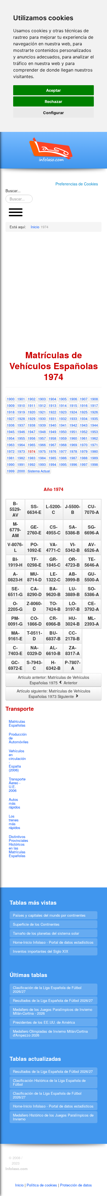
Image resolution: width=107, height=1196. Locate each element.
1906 (73, 398)
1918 (11, 412)
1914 (63, 405)
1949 (52, 431)
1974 (31, 451)
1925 (84, 412)
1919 (21, 412)
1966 (42, 444)
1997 (84, 464)
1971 (94, 444)
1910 (21, 405)
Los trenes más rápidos (14, 821)
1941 (63, 425)
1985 (52, 457)
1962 (94, 438)
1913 (52, 405)
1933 (73, 418)
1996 (73, 464)
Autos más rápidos (14, 803)
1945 (11, 431)
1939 (42, 425)
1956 (31, 438)
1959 (63, 438)
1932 (63, 418)
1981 (11, 457)
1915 (73, 405)
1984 (42, 457)
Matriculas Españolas (17, 723)
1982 (21, 457)
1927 (11, 418)
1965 (31, 444)
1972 (11, 451)
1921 (42, 412)
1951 (73, 431)
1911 (31, 405)
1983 (31, 457)
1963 (11, 444)
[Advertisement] (53, 290)
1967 (52, 444)
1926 (94, 412)
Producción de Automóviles (17, 738)
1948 (42, 431)
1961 (84, 438)
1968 (63, 444)
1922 (52, 412)
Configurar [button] (53, 112)
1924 (73, 412)
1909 (11, 405)
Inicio (19, 1185)
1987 (73, 457)
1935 (94, 418)
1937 (21, 425)
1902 (31, 398)
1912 (42, 405)
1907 (84, 398)
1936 (11, 425)
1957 (42, 438)
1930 (42, 418)
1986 (63, 457)
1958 (52, 438)
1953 (94, 431)
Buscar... (13, 190)
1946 (21, 431)
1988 (84, 457)
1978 (73, 451)
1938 (31, 425)
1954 (11, 438)
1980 (94, 451)
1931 (52, 418)
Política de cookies (42, 1185)
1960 (73, 438)
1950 (63, 431)
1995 (63, 464)
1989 (94, 457)
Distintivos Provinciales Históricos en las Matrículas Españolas (17, 846)
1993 (42, 464)
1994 (52, 464)
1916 (84, 405)
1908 (94, 398)
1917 (94, 405)
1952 (84, 431)
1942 (73, 425)
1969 (73, 444)
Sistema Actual (39, 471)
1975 (42, 451)
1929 (31, 418)
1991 (21, 464)
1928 (21, 418)
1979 (84, 451)
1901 (21, 398)
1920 (31, 412)
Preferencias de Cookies (76, 183)
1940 (52, 425)
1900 (11, 398)
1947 (31, 431)
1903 (42, 398)
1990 (11, 464)
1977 (63, 451)
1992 (31, 464)
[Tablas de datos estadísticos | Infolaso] (53, 149)
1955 (21, 438)
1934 (84, 418)
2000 (21, 471)
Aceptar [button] (53, 90)
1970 (84, 444)
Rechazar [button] (53, 101)
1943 (84, 425)
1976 (52, 451)
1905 (63, 398)
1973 (21, 451)
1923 (63, 412)
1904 (52, 398)
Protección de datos (76, 1185)
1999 (11, 471)
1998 (94, 464)
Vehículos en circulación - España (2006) (17, 760)
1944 (94, 425)
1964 (21, 444)
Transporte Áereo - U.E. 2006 (17, 784)
